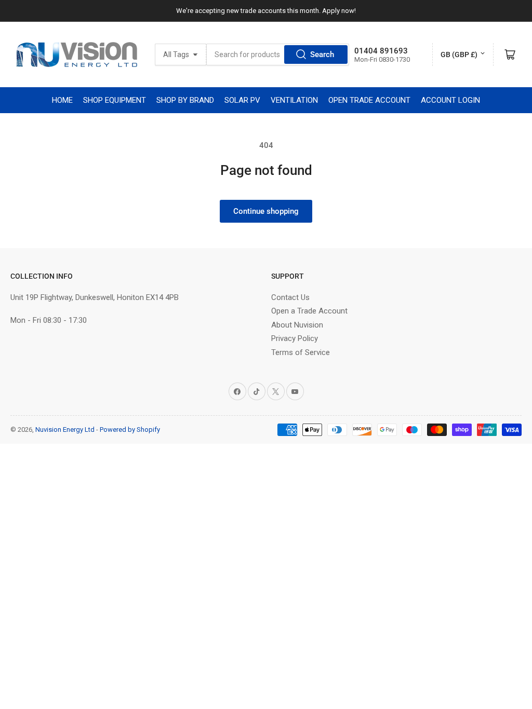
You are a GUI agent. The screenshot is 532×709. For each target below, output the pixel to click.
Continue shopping (266, 211)
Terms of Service (300, 352)
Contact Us (290, 297)
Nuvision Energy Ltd (65, 429)
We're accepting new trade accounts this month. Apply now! (266, 11)
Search (322, 54)
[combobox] (277, 54)
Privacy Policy (294, 338)
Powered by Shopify (130, 429)
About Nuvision (297, 325)
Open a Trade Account (309, 311)
